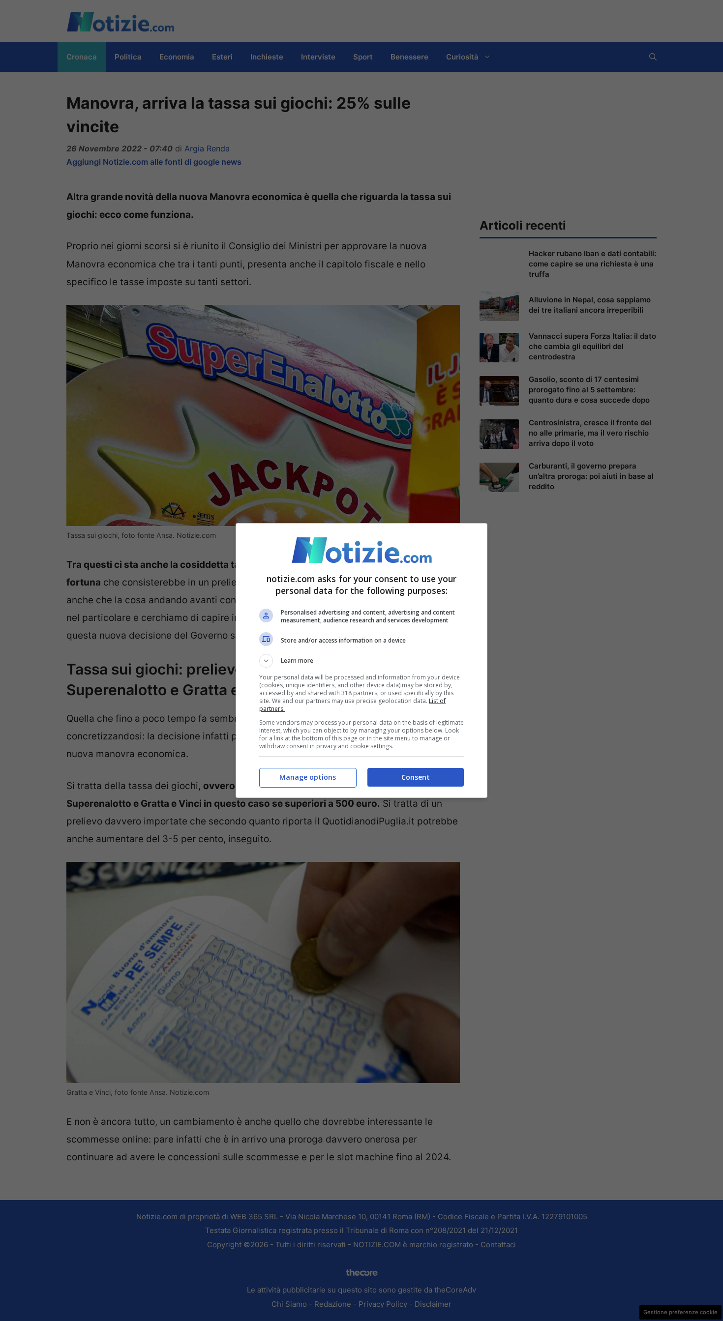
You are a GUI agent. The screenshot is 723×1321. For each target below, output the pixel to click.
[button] (361, 661)
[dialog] (361, 660)
